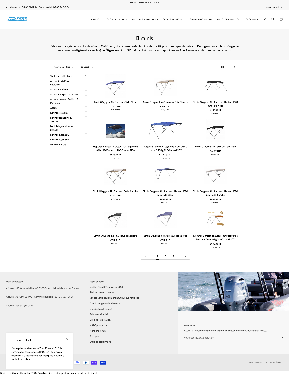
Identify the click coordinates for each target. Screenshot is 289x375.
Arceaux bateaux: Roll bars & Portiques (64, 101)
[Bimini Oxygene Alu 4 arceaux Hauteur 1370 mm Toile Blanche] (215, 175)
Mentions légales (98, 330)
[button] (95, 19)
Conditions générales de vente (105, 303)
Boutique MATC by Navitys (262, 362)
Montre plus (58, 144)
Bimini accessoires (59, 112)
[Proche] (68, 339)
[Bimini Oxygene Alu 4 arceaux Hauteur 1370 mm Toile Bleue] (165, 175)
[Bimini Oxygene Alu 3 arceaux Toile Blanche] (115, 175)
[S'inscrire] (280, 337)
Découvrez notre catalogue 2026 (106, 286)
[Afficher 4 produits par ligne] (235, 67)
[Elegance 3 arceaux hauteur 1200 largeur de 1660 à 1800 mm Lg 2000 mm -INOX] (115, 130)
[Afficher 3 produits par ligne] (228, 67)
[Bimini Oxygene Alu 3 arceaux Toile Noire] (215, 130)
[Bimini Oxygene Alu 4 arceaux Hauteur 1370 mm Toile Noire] (215, 86)
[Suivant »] (185, 256)
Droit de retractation (100, 319)
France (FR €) (272, 7)
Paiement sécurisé (99, 314)
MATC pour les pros (99, 325)
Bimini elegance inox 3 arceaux (61, 119)
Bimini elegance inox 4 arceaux (61, 128)
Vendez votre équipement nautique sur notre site (114, 297)
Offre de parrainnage (100, 341)
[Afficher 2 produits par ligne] (223, 67)
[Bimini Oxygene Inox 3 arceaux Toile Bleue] (165, 220)
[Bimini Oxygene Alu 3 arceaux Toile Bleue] (115, 86)
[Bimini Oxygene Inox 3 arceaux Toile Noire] (115, 220)
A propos (94, 336)
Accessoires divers (59, 89)
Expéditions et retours (101, 308)
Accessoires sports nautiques (64, 94)
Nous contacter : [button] (14, 281)
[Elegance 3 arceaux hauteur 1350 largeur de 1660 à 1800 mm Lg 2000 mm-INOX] (215, 220)
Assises (53, 107)
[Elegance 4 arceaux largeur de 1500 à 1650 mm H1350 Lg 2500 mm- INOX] (165, 130)
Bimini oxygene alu (59, 134)
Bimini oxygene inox (60, 139)
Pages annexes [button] (97, 281)
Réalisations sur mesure (102, 292)
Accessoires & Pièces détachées (60, 83)
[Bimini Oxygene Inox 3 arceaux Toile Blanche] (165, 86)
